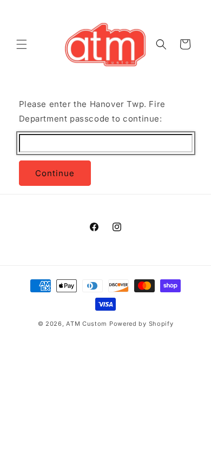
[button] (22, 44)
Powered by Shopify (141, 323)
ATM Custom (86, 323)
